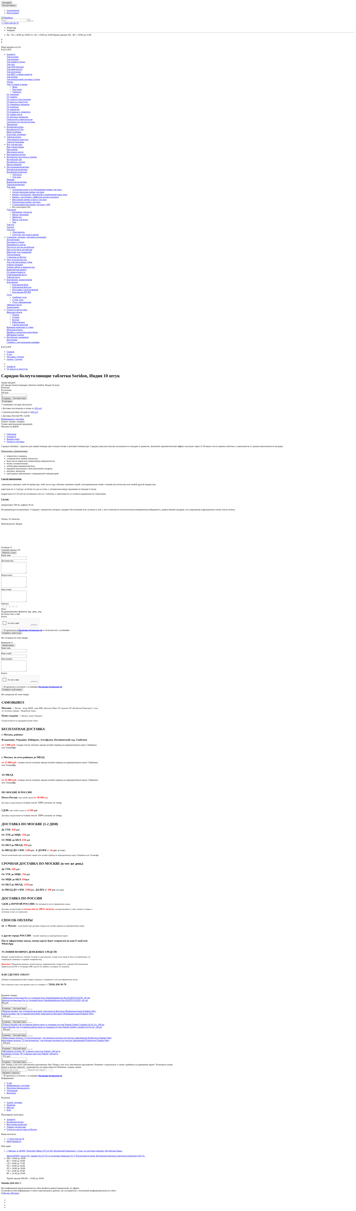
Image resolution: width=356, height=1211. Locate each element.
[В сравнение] (31, 1009)
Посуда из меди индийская (19, 249)
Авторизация (13, 10)
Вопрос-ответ (13, 439)
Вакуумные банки (15, 147)
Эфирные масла (14, 305)
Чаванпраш (12, 124)
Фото (3, 609)
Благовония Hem (20, 284)
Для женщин (13, 59)
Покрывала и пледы (16, 244)
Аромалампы (13, 307)
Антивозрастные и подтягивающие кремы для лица (36, 189)
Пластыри (17, 89)
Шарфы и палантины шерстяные (22, 332)
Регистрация (13, 13)
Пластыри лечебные (16, 134)
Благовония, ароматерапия (19, 279)
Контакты (11, 1093)
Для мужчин (12, 57)
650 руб (34, 412)
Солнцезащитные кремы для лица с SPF (31, 204)
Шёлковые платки (15, 335)
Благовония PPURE (21, 292)
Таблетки (16, 92)
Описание (11, 434)
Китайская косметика (17, 172)
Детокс (10, 82)
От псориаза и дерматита (18, 112)
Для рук (10, 224)
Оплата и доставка (15, 441)
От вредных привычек (17, 117)
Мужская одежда (15, 330)
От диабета (12, 97)
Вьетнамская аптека (16, 154)
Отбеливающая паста (17, 274)
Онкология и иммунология (19, 119)
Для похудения (14, 72)
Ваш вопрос (7, 659)
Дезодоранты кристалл (17, 139)
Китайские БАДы (15, 129)
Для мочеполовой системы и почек (23, 79)
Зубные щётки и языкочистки (21, 267)
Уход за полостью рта (17, 259)
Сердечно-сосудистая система (21, 122)
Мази (14, 87)
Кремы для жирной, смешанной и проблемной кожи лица (39, 194)
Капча (4, 616)
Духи (9, 294)
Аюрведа (11, 54)
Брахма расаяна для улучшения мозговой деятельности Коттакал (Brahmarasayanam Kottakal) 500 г (47, 1014)
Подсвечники (13, 239)
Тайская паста (13, 277)
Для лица (16, 177)
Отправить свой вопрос (12, 690)
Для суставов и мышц (17, 84)
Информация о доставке (12, 419)
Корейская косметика (17, 182)
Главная (10, 352)
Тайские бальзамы (15, 142)
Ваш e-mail (6, 653)
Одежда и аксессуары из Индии (22, 1129)
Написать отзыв (9, 553)
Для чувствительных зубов (19, 262)
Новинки (11, 1105)
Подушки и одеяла (15, 242)
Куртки (15, 320)
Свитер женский (20, 325)
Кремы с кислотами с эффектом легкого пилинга (35, 197)
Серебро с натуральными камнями (23, 342)
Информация (7, 1078)
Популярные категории (12, 1114)
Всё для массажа (14, 144)
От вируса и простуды (17, 102)
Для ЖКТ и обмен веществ (19, 74)
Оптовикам (12, 1090)
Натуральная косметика (18, 167)
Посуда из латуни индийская (20, 247)
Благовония (12, 282)
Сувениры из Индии (16, 257)
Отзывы (11, 436)
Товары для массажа (16, 1127)
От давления (13, 94)
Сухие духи (17, 300)
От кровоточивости (16, 272)
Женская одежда (14, 312)
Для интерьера (13, 254)
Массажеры (12, 149)
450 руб (38, 408)
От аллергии (13, 107)
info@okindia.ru (14, 1141)
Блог (9, 1110)
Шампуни (17, 217)
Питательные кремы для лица (26, 202)
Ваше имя (5, 555)
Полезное (5, 1098)
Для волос (17, 174)
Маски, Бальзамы (20, 214)
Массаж (10, 1107)
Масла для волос (20, 219)
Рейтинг (5, 604)
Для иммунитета (14, 69)
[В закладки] (29, 1009)
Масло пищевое (14, 164)
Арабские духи (19, 297)
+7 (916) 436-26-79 (9, 23)
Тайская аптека (14, 137)
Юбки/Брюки (18, 322)
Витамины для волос (22, 212)
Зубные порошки (15, 264)
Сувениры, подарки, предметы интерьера (26, 237)
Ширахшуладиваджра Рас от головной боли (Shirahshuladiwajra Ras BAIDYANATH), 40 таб (44, 1000)
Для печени (12, 77)
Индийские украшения (18, 337)
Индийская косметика (17, 169)
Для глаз (11, 64)
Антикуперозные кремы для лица (28, 192)
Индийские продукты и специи (22, 157)
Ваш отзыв (6, 589)
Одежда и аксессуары (17, 310)
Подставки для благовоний (25, 289)
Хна (14, 222)
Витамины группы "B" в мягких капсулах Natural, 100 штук (29, 1054)
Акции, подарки (14, 1102)
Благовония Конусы (21, 287)
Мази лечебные (14, 132)
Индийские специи (16, 162)
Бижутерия (12, 340)
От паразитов (13, 109)
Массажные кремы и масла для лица (29, 199)
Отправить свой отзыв (11, 633)
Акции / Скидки (14, 359)
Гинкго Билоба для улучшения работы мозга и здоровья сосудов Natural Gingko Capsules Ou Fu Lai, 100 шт (51, 1027)
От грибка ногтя (14, 114)
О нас (9, 354)
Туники (15, 317)
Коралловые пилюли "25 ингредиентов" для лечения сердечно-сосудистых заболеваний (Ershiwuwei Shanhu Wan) (55, 1040)
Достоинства (7, 561)
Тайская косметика (16, 184)
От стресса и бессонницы (19, 99)
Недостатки (6, 575)
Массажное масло (15, 152)
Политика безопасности (18, 1088)
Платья (15, 315)
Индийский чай (14, 159)
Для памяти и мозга (16, 62)
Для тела (11, 229)
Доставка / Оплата (15, 357)
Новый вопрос (8, 645)
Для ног (10, 227)
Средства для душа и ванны (25, 234)
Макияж (10, 179)
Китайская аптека (15, 127)
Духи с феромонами (21, 302)
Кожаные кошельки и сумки (20, 327)
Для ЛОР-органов (15, 67)
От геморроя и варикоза (18, 104)
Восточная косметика (17, 1124)
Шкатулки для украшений (19, 252)
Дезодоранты (18, 232)
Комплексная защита (16, 269)
